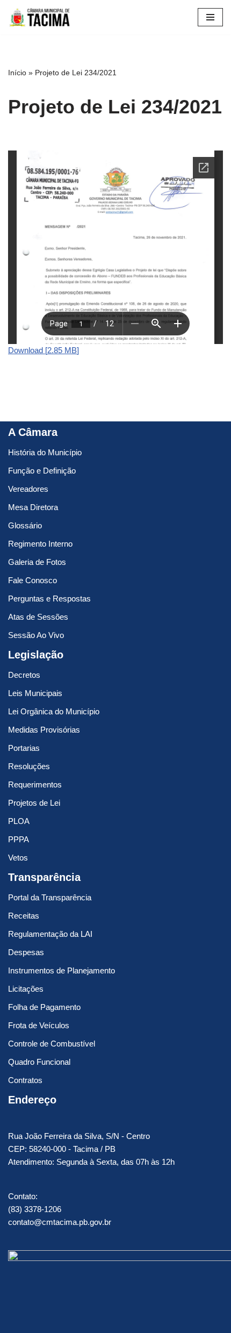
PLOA (19, 821)
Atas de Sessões (38, 616)
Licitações (26, 988)
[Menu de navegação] (210, 17)
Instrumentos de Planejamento (61, 970)
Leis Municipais (35, 693)
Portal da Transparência (49, 897)
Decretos (24, 674)
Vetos (18, 857)
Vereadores (28, 488)
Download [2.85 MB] (43, 350)
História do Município (45, 452)
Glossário (25, 525)
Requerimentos (35, 784)
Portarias (24, 747)
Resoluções (29, 766)
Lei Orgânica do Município (53, 711)
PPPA (18, 839)
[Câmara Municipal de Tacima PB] (40, 17)
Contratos (25, 1080)
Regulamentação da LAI (50, 933)
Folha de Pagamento (44, 1007)
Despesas (26, 952)
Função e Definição (42, 470)
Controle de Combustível (51, 1043)
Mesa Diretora (33, 507)
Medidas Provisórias (44, 729)
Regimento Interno (40, 543)
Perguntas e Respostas (49, 598)
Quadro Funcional (39, 1061)
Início (17, 72)
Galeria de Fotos (37, 562)
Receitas (23, 915)
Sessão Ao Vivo (36, 635)
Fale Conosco (32, 580)
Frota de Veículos (38, 1025)
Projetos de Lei (34, 802)
